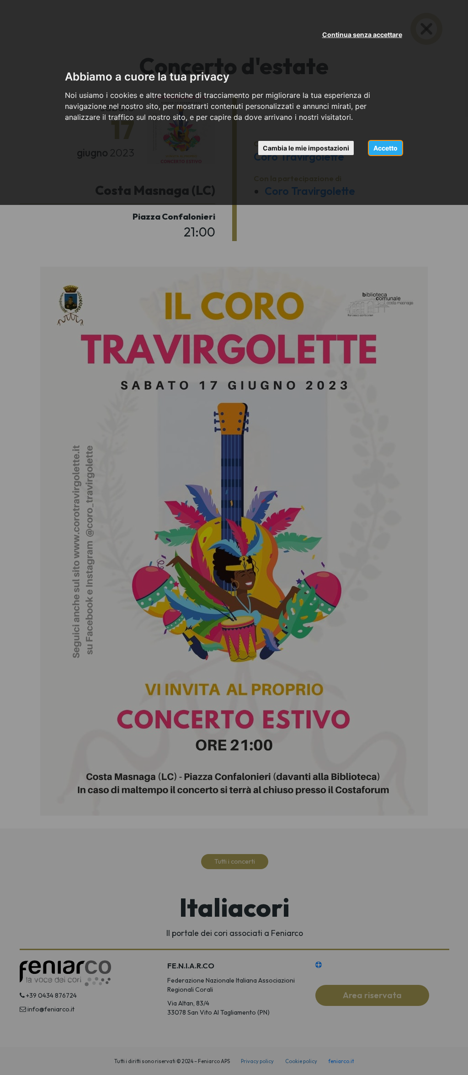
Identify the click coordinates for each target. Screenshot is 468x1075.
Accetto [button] (385, 148)
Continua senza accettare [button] (362, 34)
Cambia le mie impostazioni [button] (306, 148)
